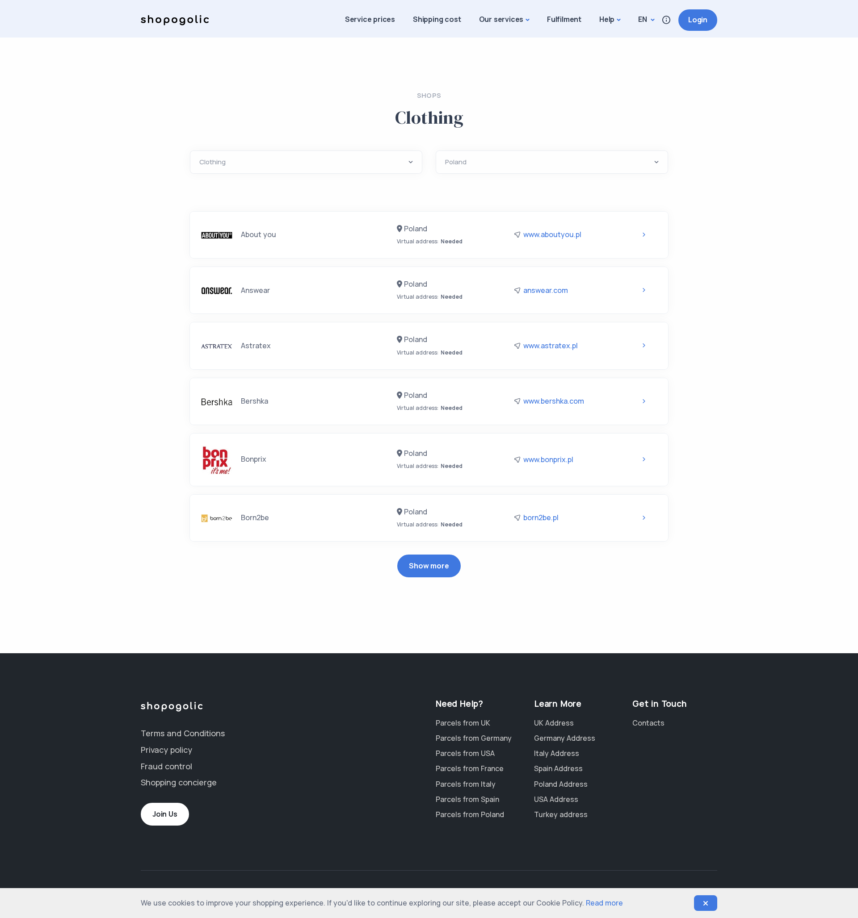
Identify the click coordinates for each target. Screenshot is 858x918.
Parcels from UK (463, 723)
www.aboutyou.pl (552, 234)
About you (257, 234)
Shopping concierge (179, 782)
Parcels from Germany (474, 738)
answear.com (545, 290)
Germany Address (564, 738)
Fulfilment (564, 19)
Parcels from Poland (470, 814)
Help (606, 19)
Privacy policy (166, 749)
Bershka (253, 401)
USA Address (556, 799)
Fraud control (166, 766)
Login (697, 20)
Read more (604, 903)
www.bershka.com (553, 401)
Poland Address (561, 784)
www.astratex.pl (550, 346)
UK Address (554, 723)
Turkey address (561, 814)
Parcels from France (470, 768)
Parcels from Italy (466, 784)
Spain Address (558, 768)
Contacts (648, 723)
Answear (254, 290)
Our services (501, 19)
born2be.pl (541, 517)
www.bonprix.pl (548, 459)
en (643, 19)
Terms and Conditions (183, 733)
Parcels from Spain (467, 799)
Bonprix (252, 459)
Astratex (255, 346)
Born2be (254, 517)
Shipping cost (437, 19)
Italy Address (556, 753)
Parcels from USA (465, 753)
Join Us (164, 814)
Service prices (370, 19)
